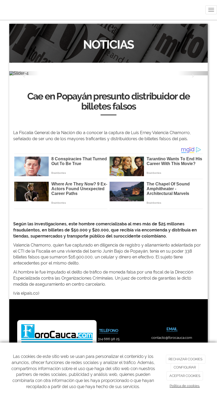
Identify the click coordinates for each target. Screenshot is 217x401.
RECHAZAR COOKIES (185, 359)
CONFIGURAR (185, 367)
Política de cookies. (185, 386)
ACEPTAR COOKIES (184, 376)
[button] (24, 73)
